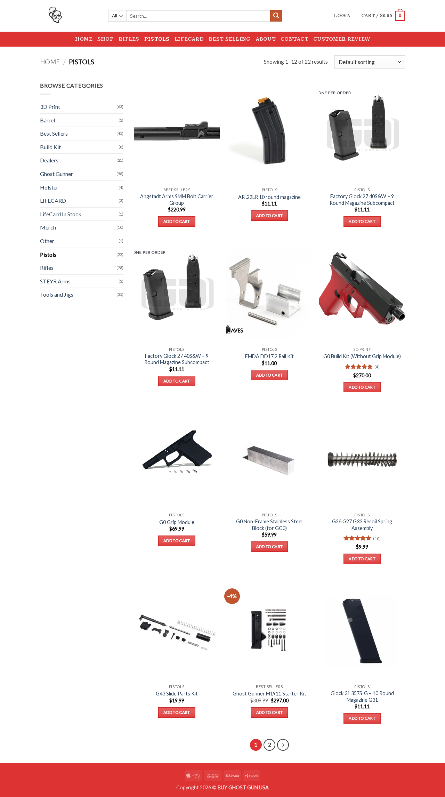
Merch (48, 227)
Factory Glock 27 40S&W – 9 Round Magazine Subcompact (362, 199)
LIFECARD (53, 200)
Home (83, 39)
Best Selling (229, 39)
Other (47, 241)
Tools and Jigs (56, 294)
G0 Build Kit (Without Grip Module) (362, 356)
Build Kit (50, 147)
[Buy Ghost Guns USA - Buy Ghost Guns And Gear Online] (69, 16)
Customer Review (341, 39)
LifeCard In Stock (60, 214)
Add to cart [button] (176, 221)
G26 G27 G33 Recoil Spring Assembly (362, 524)
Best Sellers (54, 133)
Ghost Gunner (56, 173)
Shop (105, 39)
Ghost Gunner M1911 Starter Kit (269, 694)
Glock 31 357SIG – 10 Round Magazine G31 (362, 696)
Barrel (47, 120)
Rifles (129, 39)
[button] (342, 16)
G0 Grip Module (176, 522)
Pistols (157, 39)
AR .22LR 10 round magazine (269, 197)
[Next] (283, 745)
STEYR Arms (55, 281)
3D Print (50, 106)
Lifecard (189, 39)
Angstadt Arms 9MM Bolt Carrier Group (176, 199)
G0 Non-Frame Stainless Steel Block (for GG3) (269, 524)
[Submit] (276, 16)
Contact (294, 39)
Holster (49, 187)
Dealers (49, 160)
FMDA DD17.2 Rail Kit (269, 356)
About (266, 39)
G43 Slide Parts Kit (177, 694)
